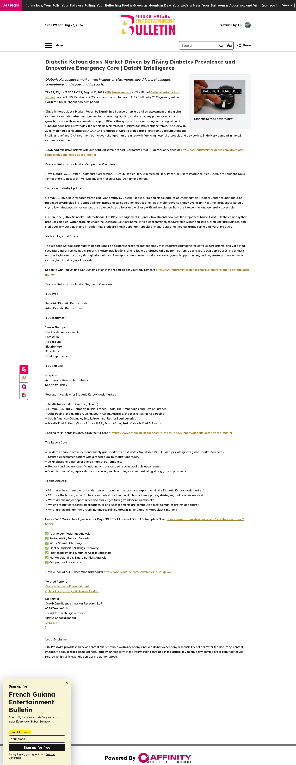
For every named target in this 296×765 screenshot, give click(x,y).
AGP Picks (11, 5)
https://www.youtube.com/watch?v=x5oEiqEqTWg (137, 572)
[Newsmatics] (24, 395)
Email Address (20, 732)
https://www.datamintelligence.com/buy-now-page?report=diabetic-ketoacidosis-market (172, 433)
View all (287, 5)
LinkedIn (51, 622)
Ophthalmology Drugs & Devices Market (71, 591)
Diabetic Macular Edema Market (67, 586)
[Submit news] (24, 369)
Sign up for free (37, 747)
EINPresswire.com (118, 92)
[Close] (67, 682)
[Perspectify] (24, 378)
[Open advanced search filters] (229, 45)
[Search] (221, 45)
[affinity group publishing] (24, 386)
